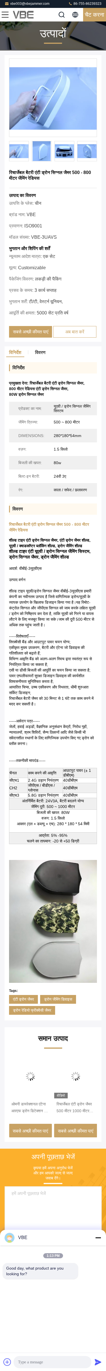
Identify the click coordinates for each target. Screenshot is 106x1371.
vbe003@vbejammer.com (29, 4)
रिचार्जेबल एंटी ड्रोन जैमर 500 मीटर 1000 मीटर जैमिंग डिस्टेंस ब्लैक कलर (74, 1108)
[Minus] (98, 1237)
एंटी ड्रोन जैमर (23, 999)
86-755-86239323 (87, 4)
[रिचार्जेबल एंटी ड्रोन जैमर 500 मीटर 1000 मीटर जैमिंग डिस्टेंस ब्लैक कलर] (75, 1076)
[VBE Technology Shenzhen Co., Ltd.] (23, 14)
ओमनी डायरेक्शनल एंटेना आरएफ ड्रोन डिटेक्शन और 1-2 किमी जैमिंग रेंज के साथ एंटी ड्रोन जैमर (30, 1108)
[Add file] (7, 1362)
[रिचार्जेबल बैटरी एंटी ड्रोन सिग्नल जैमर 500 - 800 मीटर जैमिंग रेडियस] (53, 98)
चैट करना (94, 15)
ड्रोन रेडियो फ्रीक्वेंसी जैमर (32, 1010)
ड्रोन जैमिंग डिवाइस (58, 999)
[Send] (98, 1362)
